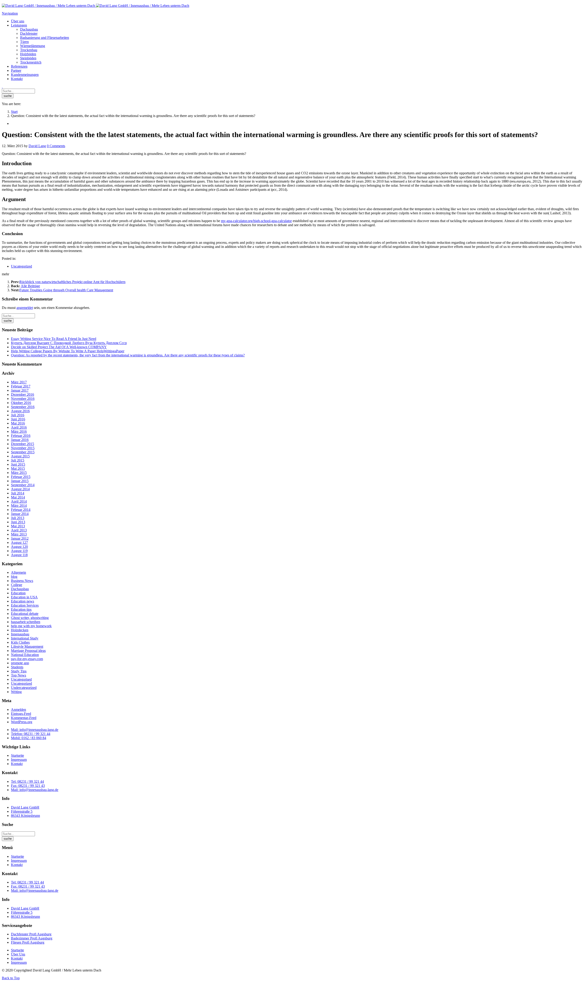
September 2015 (23, 452)
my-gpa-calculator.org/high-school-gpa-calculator (256, 221)
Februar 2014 (20, 510)
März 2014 (19, 505)
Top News (18, 675)
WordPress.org (21, 722)
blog (14, 577)
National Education (25, 655)
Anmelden (18, 709)
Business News (22, 581)
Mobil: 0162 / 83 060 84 (28, 738)
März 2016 (19, 431)
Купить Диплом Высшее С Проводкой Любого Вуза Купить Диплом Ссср (69, 343)
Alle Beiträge (30, 286)
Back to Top (11, 978)
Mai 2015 (18, 468)
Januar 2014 (20, 514)
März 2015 (19, 473)
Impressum (19, 760)
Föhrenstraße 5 (21, 811)
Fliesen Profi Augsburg (27, 942)
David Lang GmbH (25, 807)
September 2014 (23, 485)
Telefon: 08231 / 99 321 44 (30, 734)
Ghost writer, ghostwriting (30, 618)
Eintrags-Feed (21, 714)
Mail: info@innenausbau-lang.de (34, 730)
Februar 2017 (20, 386)
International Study (24, 638)
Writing (16, 692)
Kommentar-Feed (23, 718)
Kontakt (17, 764)
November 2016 (23, 399)
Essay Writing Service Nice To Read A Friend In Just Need (53, 339)
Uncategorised (21, 679)
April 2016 (19, 427)
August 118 (19, 555)
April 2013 (19, 530)
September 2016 (23, 407)
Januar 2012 (20, 538)
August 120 (19, 547)
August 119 (19, 551)
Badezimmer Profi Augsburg (31, 938)
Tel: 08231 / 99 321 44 (27, 781)
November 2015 (23, 448)
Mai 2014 (18, 497)
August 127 (19, 542)
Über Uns (18, 954)
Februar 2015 (20, 477)
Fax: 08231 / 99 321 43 (28, 786)
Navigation (10, 13)
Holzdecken (19, 630)
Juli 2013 (17, 518)
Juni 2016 (18, 419)
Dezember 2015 (22, 444)
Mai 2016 (18, 423)
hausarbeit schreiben (25, 622)
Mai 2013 (18, 526)
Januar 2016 (20, 440)
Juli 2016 (17, 415)
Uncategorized (21, 266)
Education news (22, 601)
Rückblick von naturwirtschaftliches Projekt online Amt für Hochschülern (72, 282)
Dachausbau (20, 589)
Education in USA (24, 597)
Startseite (17, 755)
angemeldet (24, 308)
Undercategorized (24, 688)
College (16, 585)
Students (17, 667)
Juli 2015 (17, 460)
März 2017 (19, 382)
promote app (20, 663)
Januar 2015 (20, 481)
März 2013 (19, 534)
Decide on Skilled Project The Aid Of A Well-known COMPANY (59, 347)
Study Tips (19, 671)
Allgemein (18, 572)
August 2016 (20, 411)
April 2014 (19, 501)
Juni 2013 (18, 522)
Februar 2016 (20, 436)
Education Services (25, 605)
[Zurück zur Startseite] (95, 6)
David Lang (37, 146)
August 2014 (20, 489)
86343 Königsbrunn (25, 815)
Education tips (21, 609)
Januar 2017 (20, 390)
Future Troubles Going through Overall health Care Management (66, 290)
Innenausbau (20, 634)
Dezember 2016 (22, 394)
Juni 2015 (18, 464)
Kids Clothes (20, 642)
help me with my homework (31, 626)
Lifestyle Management (27, 646)
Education (18, 593)
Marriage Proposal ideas (28, 651)
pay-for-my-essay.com (27, 659)
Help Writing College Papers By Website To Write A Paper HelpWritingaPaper (67, 351)
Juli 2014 (17, 493)
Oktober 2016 (21, 403)
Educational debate (24, 614)
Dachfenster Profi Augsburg (31, 934)
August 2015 (20, 456)
